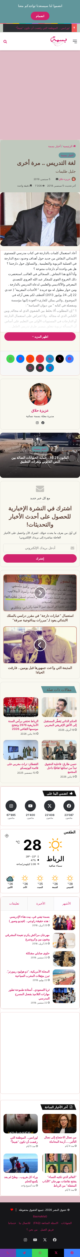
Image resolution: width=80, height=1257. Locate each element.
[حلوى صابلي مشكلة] (64, 959)
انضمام (40, 16)
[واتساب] (10, 359)
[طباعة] (30, 368)
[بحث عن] (5, 42)
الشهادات (66, 1223)
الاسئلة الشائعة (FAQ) (45, 1223)
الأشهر (66, 903)
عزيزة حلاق (64, 179)
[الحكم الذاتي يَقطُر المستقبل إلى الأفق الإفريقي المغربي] (59, 707)
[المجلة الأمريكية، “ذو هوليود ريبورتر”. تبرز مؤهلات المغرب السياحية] (64, 977)
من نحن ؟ (32, 1229)
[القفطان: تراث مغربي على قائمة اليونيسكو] (20, 750)
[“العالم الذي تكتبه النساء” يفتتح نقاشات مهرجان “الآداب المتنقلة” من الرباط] (59, 1163)
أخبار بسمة (54, 146)
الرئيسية (68, 146)
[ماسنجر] (20, 359)
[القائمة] (75, 42)
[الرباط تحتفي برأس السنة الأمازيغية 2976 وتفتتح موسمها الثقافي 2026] (20, 707)
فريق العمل (47, 1229)
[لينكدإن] (50, 359)
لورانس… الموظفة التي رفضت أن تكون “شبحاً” (43, 28)
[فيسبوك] (69, 359)
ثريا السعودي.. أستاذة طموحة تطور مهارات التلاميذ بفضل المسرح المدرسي (29, 994)
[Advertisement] (40, 94)
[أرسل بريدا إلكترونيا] (57, 179)
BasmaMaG (40, 1216)
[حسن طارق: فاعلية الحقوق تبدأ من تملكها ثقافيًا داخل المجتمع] (59, 750)
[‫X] (60, 359)
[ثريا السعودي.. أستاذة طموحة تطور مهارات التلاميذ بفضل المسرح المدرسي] (64, 995)
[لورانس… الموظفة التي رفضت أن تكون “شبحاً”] (20, 1123)
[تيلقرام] (50, 368)
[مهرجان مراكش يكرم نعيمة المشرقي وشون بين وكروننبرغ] (64, 940)
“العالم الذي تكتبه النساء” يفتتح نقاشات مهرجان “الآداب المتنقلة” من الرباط (59, 1181)
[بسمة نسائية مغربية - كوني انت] (59, 41)
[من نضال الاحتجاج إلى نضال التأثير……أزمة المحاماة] (59, 1123)
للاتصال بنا (24, 1223)
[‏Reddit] (30, 359)
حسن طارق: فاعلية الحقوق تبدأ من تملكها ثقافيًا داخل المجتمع (61, 767)
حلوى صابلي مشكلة (38, 953)
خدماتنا (12, 1223)
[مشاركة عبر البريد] (40, 368)
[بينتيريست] (40, 359)
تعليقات (14, 903)
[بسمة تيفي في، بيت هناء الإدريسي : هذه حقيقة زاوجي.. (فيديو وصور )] (64, 922)
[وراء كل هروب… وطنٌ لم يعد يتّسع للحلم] (20, 1163)
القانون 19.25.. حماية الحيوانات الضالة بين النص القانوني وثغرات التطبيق (40, 459)
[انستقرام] (37, 422)
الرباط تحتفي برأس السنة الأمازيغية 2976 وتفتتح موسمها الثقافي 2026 (23, 725)
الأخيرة (40, 903)
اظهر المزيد (41, 336)
